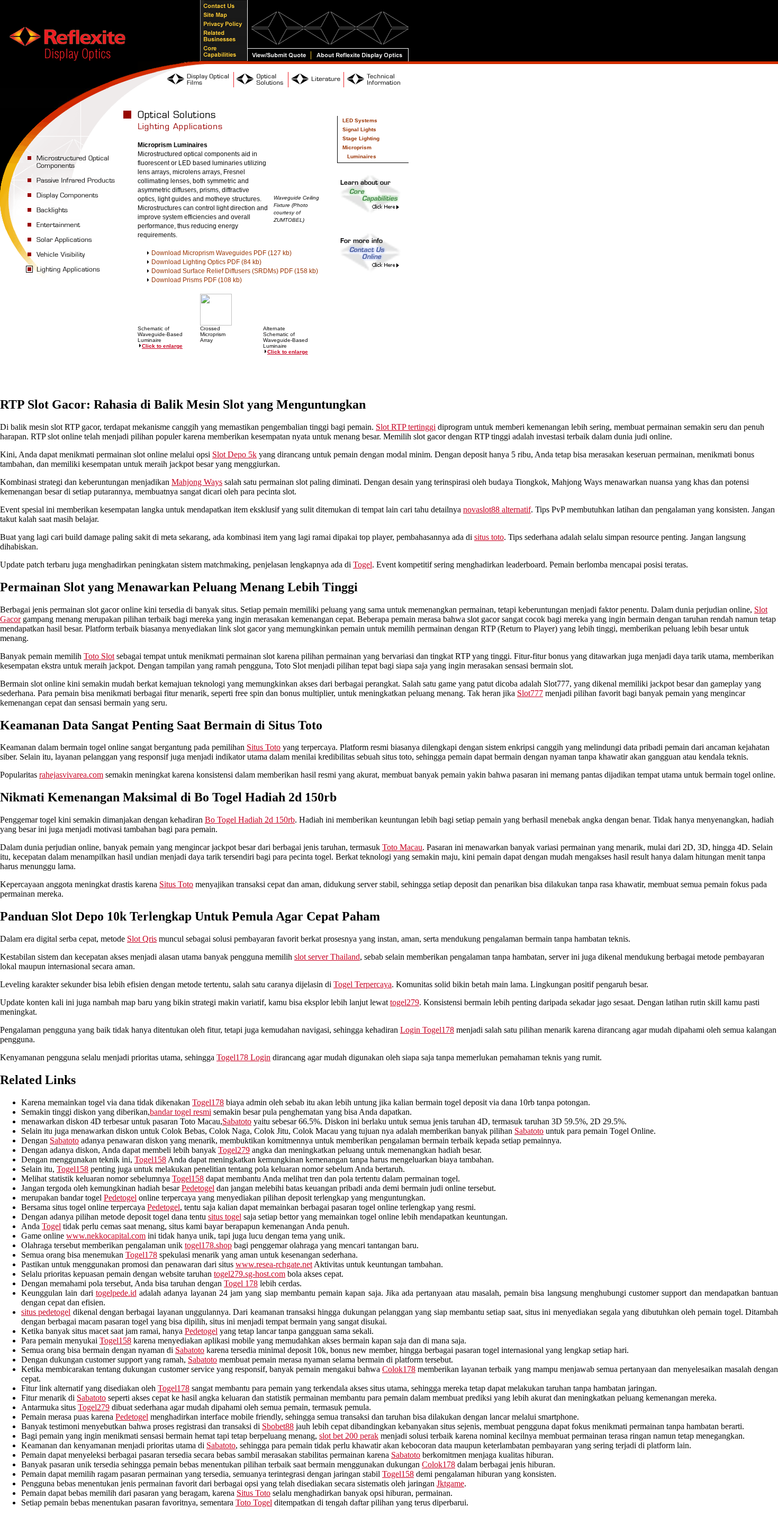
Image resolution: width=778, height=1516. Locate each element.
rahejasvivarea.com (71, 774)
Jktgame (450, 1483)
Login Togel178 (427, 1029)
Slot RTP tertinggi (406, 426)
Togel (362, 564)
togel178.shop (208, 1245)
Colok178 (398, 1369)
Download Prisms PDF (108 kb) (196, 280)
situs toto (489, 537)
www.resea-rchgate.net (274, 1264)
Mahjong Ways (196, 481)
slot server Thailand (327, 956)
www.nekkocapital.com (106, 1235)
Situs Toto (264, 747)
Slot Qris (142, 938)
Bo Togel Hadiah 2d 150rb (250, 819)
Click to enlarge (162, 346)
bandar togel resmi (180, 1111)
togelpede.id (116, 1292)
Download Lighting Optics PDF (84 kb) (206, 262)
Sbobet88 (278, 1426)
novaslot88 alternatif (497, 509)
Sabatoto (236, 1121)
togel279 (404, 1002)
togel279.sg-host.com (249, 1273)
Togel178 (208, 1102)
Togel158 (150, 1159)
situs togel (224, 1216)
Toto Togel (254, 1502)
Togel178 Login (243, 1057)
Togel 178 (241, 1283)
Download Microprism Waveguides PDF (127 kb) (221, 253)
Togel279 (234, 1149)
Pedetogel (198, 1188)
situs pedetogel (45, 1311)
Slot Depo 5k (234, 454)
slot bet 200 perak (348, 1435)
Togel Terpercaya (362, 984)
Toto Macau (402, 847)
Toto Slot (99, 656)
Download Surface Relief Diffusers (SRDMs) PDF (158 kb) (234, 271)
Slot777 (530, 693)
